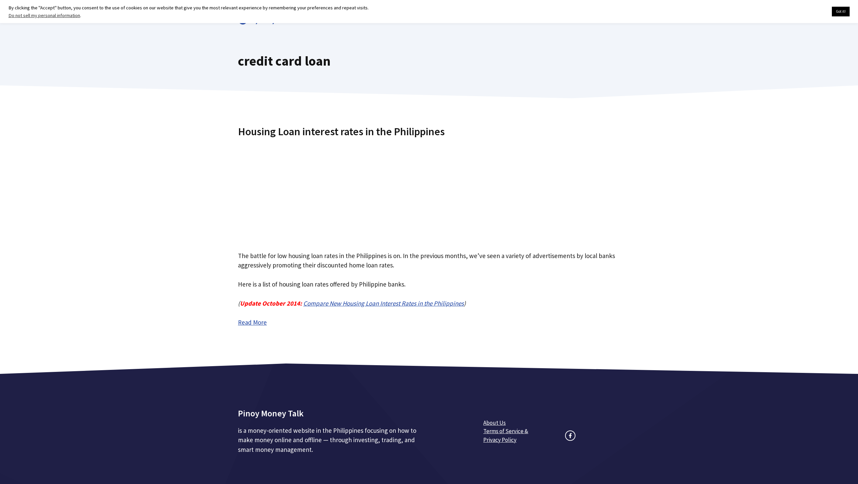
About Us (494, 422)
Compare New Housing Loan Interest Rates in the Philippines (383, 303)
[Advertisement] (429, 192)
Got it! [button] (841, 11)
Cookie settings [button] (811, 12)
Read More (252, 322)
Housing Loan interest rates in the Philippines (341, 131)
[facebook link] (570, 435)
